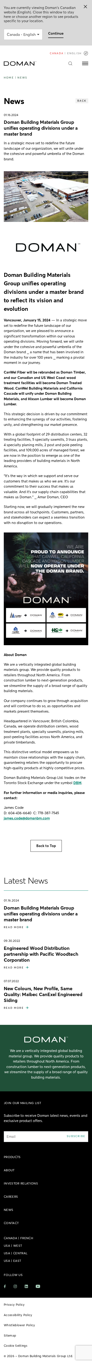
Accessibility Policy (18, 1315)
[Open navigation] (85, 63)
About (9, 1170)
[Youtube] (38, 1286)
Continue (55, 33)
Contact (11, 1223)
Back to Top (46, 846)
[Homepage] (20, 63)
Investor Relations (21, 1183)
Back (81, 100)
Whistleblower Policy (19, 1325)
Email (11, 1136)
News (22, 77)
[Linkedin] (26, 1286)
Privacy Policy (14, 1304)
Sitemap (10, 1335)
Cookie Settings (15, 1345)
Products (12, 1157)
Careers (11, 1196)
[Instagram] (15, 1286)
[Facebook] (5, 1286)
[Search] (70, 63)
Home (9, 77)
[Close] (85, 6)
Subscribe (76, 1136)
